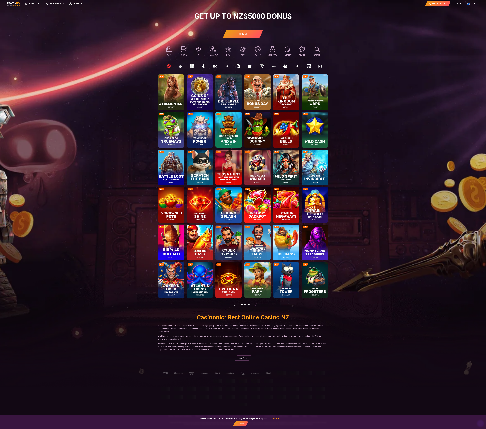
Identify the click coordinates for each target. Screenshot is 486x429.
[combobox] (473, 4)
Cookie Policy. (275, 418)
